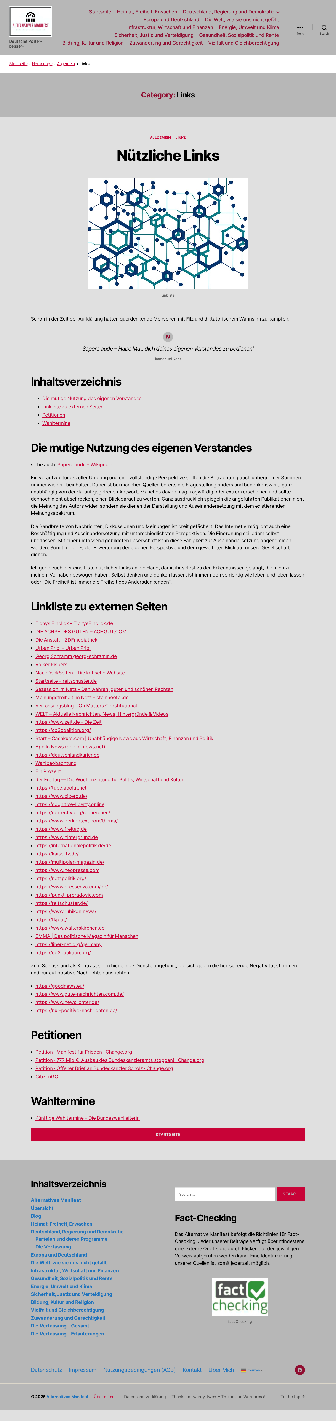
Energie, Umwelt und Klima (249, 27)
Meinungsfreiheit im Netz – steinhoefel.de (82, 698)
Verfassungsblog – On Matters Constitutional (86, 706)
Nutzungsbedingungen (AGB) (139, 1370)
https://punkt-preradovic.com (69, 895)
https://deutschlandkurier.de (67, 755)
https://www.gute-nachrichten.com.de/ (79, 994)
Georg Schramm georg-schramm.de (76, 656)
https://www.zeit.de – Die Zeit (68, 722)
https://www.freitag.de (61, 829)
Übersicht (42, 1208)
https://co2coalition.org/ (63, 730)
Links (181, 138)
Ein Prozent (48, 771)
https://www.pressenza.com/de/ (71, 887)
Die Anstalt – (50, 640)
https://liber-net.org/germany (68, 944)
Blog (36, 1216)
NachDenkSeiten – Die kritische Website (80, 673)
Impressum (82, 1370)
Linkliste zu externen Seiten (73, 407)
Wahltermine (56, 423)
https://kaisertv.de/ (57, 854)
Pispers (59, 665)
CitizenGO (46, 1077)
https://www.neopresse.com (67, 870)
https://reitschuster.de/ (61, 903)
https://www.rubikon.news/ (65, 912)
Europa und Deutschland (171, 19)
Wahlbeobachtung (56, 763)
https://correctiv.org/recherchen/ (72, 813)
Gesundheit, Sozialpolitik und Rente (239, 35)
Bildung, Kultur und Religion (93, 43)
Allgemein (66, 63)
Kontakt (192, 1370)
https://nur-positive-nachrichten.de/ (76, 1011)
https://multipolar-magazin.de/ (69, 862)
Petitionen (53, 415)
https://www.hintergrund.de (66, 837)
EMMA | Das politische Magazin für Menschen (86, 936)
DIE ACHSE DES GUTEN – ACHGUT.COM (81, 632)
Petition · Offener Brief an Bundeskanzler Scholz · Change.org (104, 1068)
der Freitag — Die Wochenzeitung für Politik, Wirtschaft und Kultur (109, 780)
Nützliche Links (168, 155)
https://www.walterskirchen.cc (69, 928)
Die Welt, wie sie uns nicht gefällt (242, 19)
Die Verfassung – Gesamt (60, 1326)
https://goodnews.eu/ (59, 986)
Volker (43, 665)
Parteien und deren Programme (71, 1239)
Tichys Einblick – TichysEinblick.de (74, 623)
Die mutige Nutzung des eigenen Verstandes (92, 399)
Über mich (221, 1370)
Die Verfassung (53, 1247)
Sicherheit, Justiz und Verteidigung (154, 35)
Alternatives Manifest (56, 1200)
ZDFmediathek (81, 640)
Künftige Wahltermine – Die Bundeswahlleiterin (87, 1118)
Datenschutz (46, 1370)
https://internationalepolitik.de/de (73, 846)
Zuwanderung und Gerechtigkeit (166, 43)
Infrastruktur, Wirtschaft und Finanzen (170, 27)
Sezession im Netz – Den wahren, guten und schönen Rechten (104, 689)
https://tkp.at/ (51, 920)
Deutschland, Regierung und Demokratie (229, 12)
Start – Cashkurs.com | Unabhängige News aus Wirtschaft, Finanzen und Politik (124, 739)
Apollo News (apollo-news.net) (70, 747)
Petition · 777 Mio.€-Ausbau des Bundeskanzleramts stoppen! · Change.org (119, 1060)
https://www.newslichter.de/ (67, 1002)
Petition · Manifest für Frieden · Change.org (83, 1052)
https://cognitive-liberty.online (69, 804)
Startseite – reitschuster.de (66, 681)
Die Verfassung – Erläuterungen (67, 1334)
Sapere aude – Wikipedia (84, 465)
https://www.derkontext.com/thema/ (76, 821)
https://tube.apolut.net (61, 788)
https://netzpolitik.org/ (60, 879)
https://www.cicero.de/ (61, 796)
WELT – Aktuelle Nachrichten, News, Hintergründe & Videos (101, 714)
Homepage (42, 63)
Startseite (100, 12)
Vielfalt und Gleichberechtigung (243, 43)
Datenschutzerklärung (145, 1396)
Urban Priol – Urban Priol (63, 648)
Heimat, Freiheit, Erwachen (147, 12)
